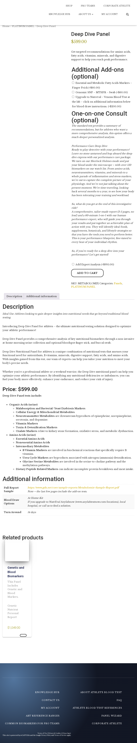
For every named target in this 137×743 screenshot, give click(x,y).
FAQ (119, 700)
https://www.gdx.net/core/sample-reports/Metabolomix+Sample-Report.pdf (73, 487)
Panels (118, 283)
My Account (110, 14)
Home (6, 26)
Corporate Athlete (116, 6)
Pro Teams (88, 6)
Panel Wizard (111, 716)
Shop (69, 6)
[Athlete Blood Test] (22, 12)
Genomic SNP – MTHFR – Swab (102, 92)
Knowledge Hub (59, 14)
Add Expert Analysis (95, 264)
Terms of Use (42, 733)
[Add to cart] (23, 635)
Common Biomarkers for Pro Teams (32, 723)
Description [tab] (14, 296)
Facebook (59, 685)
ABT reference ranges (42, 716)
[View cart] (128, 20)
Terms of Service (60, 735)
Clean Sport (66, 733)
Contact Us (50, 700)
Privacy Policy (46, 735)
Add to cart (87, 273)
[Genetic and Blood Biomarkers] (17, 549)
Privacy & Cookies (54, 733)
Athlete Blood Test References (97, 708)
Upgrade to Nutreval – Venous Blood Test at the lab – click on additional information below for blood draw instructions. (101, 102)
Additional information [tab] (41, 296)
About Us (85, 14)
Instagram (121, 685)
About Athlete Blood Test (101, 692)
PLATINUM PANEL (23, 26)
